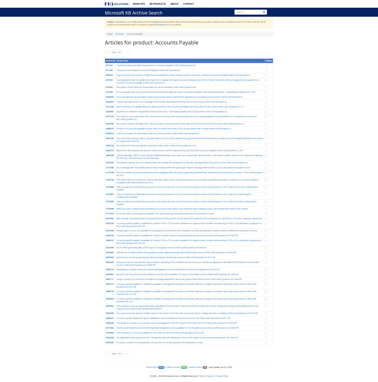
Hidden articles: (173, 367)
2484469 (110, 123)
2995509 (110, 313)
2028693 (110, 97)
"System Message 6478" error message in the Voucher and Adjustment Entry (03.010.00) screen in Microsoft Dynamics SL (172, 102)
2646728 (110, 145)
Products (120, 34)
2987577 (110, 284)
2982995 (110, 262)
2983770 (110, 269)
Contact (188, 3)
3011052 (110, 328)
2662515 (110, 150)
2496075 (110, 128)
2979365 (110, 257)
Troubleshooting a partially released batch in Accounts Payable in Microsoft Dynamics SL (156, 65)
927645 (109, 80)
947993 (109, 87)
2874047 (110, 218)
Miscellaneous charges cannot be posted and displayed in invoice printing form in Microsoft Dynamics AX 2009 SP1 (168, 269)
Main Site (139, 3)
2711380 (110, 167)
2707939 (110, 162)
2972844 (110, 247)
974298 (109, 92)
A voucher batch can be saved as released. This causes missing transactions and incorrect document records (165, 213)
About (174, 3)
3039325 (110, 342)
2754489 (110, 208)
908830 (109, 75)
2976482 (110, 252)
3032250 (110, 337)
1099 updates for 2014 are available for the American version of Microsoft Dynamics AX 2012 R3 (160, 332)
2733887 (110, 194)
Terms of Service (206, 376)
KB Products (157, 3)
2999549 (110, 323)
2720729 (110, 179)
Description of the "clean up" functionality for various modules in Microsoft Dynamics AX (156, 87)
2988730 (110, 291)
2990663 (110, 298)
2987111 (110, 279)
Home (110, 34)
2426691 (110, 111)
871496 (109, 70)
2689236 (110, 155)
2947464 (110, 230)
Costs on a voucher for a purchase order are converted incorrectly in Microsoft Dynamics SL (158, 133)
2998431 (110, 318)
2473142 (110, 116)
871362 (109, 65)
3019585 (110, 332)
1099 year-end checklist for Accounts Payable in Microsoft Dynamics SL (148, 70)
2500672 (110, 133)
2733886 (110, 187)
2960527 (110, 240)
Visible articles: (195, 367)
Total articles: (152, 367)
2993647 (110, 306)
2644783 (110, 138)
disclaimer (161, 24)
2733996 (110, 201)
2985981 (110, 274)
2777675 (110, 213)
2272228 (110, 106)
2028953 (110, 102)
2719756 (110, 172)
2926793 (110, 223)
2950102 (110, 235)
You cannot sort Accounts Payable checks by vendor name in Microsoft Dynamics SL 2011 (157, 145)
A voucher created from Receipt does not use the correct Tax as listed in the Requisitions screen (160, 342)
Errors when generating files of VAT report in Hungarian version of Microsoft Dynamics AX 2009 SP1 (162, 247)
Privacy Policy (222, 376)
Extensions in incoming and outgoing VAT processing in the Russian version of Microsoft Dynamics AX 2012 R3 (166, 257)
